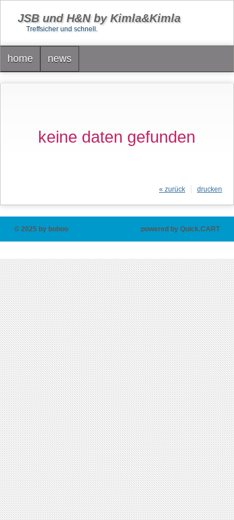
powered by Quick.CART (180, 229)
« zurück (172, 189)
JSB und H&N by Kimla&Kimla (99, 18)
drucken (209, 189)
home (20, 58)
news (60, 58)
